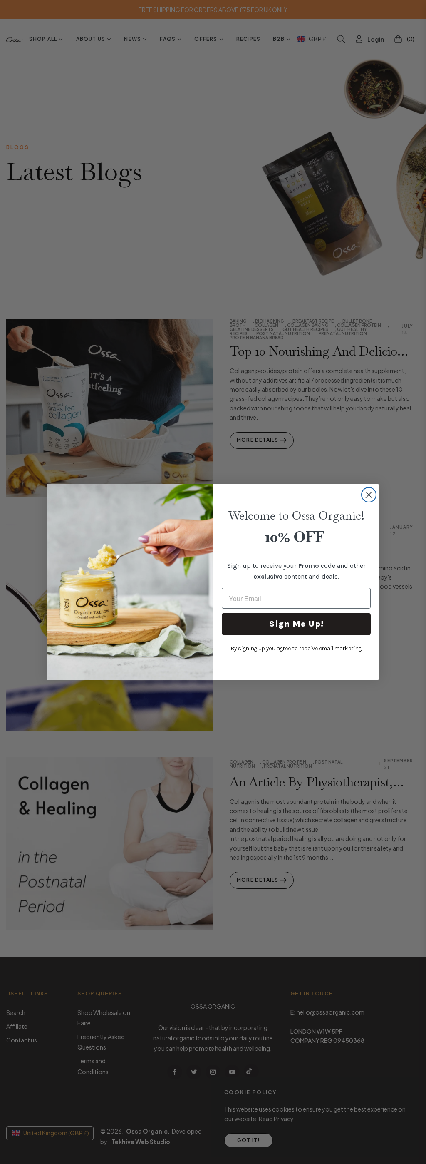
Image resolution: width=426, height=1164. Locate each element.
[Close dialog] (369, 494)
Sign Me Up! (296, 624)
